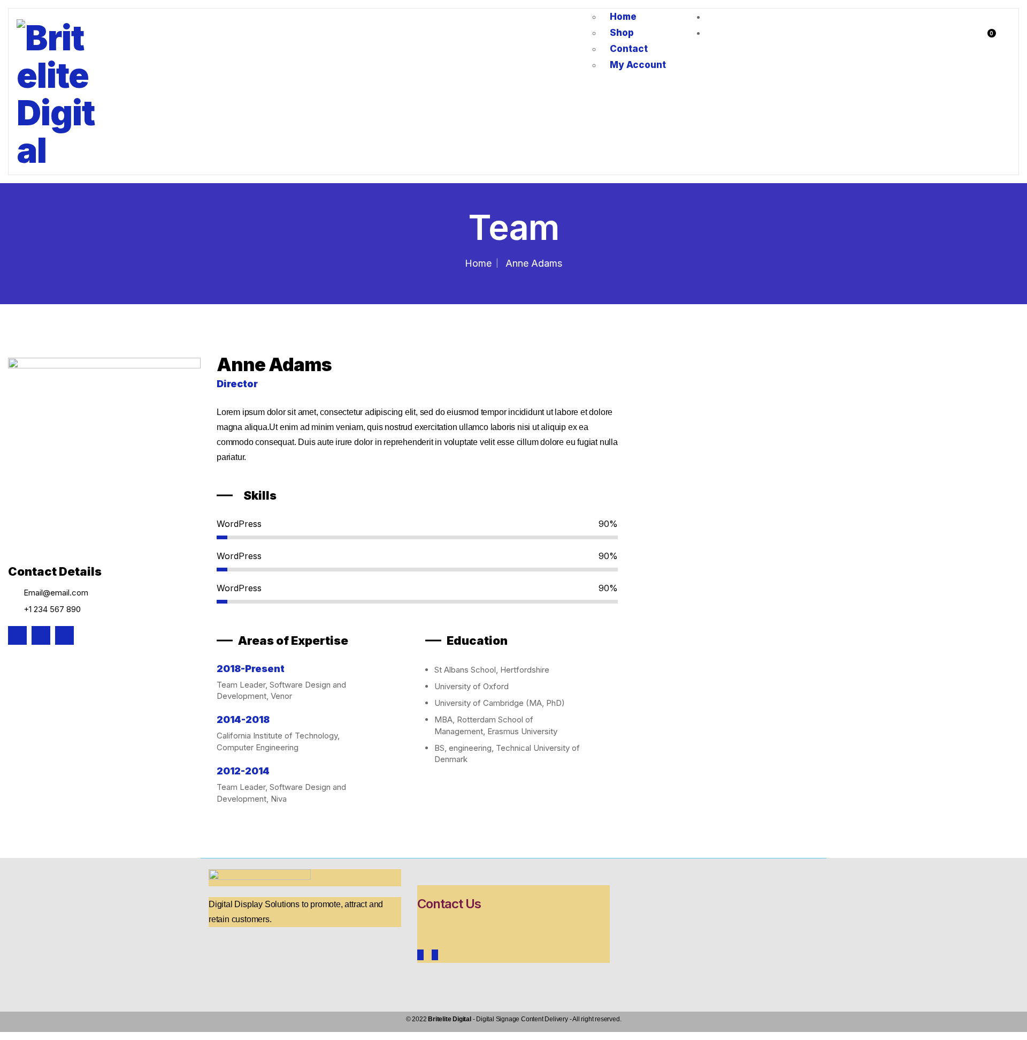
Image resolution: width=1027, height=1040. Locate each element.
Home (478, 263)
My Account (638, 64)
